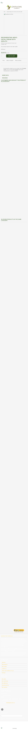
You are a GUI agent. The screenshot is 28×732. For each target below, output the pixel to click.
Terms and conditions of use (8, 670)
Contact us (4, 668)
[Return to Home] (1, 12)
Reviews (5, 78)
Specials (3, 662)
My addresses (5, 683)
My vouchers (4, 687)
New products (5, 664)
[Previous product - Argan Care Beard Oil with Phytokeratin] (24, 11)
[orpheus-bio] (14, 7)
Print (3, 60)
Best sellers (4, 666)
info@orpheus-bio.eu (10, 702)
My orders (4, 679)
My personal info (5, 685)
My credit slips (5, 681)
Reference (3, 43)
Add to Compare (9, 60)
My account (4, 676)
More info (5, 75)
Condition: (3, 44)
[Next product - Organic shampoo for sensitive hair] (26, 11)
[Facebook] (2, 709)
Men (4, 11)
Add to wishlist (18, 60)
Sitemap (3, 672)
